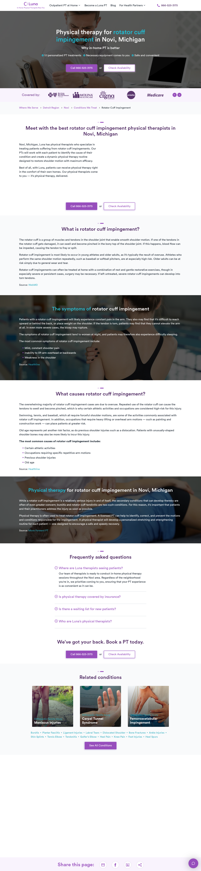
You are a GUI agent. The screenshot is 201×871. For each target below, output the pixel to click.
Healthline (34, 364)
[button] (175, 95)
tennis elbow (55, 737)
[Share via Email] (103, 864)
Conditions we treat (85, 107)
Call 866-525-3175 (82, 68)
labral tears (93, 732)
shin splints (38, 737)
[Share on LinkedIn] (127, 864)
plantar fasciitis (51, 732)
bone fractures (137, 732)
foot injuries (135, 737)
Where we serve (28, 107)
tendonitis (71, 737)
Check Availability (119, 68)
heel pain (105, 737)
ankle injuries (157, 732)
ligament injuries (73, 732)
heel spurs (151, 737)
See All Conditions (100, 745)
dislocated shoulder (114, 732)
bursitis (35, 732)
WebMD (33, 285)
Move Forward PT (38, 530)
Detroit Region (51, 107)
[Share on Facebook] (115, 864)
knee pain (120, 737)
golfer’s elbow (88, 737)
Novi (66, 107)
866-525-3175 (169, 5)
